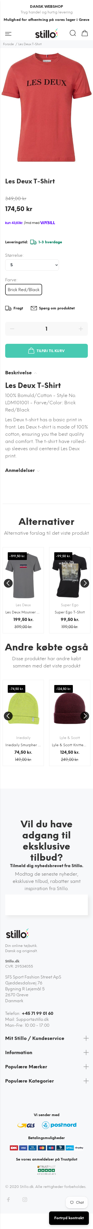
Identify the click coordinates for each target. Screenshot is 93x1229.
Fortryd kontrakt (69, 1218)
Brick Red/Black (24, 289)
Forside (8, 44)
